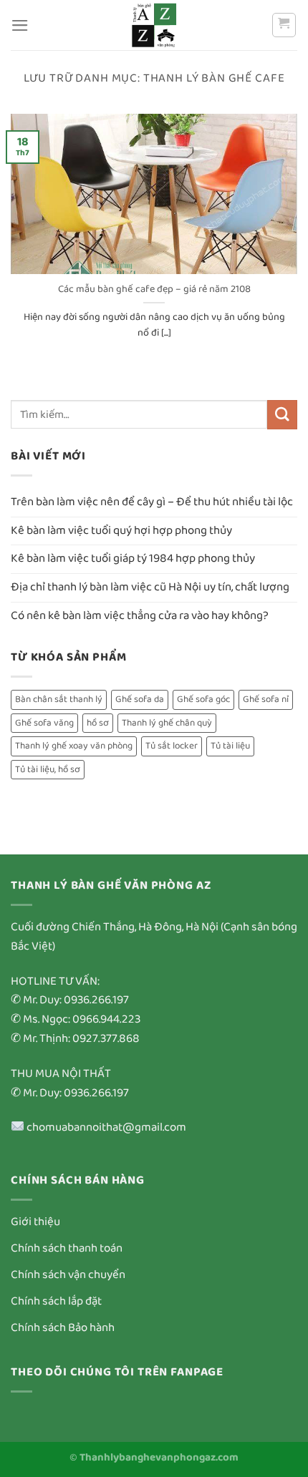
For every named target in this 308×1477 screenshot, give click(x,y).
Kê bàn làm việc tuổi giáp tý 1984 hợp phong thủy (133, 558)
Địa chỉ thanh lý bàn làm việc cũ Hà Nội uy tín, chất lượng (150, 587)
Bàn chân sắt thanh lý (58, 699)
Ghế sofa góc (203, 699)
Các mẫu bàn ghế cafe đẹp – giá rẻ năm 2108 (154, 289)
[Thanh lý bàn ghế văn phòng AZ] (154, 25)
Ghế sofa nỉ (266, 699)
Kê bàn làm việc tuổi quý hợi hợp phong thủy (121, 530)
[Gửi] (282, 414)
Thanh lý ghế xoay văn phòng (74, 746)
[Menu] (20, 25)
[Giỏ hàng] (284, 25)
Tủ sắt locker (171, 746)
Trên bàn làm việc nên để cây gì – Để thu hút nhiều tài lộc (152, 502)
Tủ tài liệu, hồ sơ (47, 769)
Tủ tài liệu (230, 746)
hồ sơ (98, 723)
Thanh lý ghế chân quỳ (167, 723)
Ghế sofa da (139, 699)
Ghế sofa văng (44, 723)
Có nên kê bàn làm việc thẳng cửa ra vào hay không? (140, 615)
